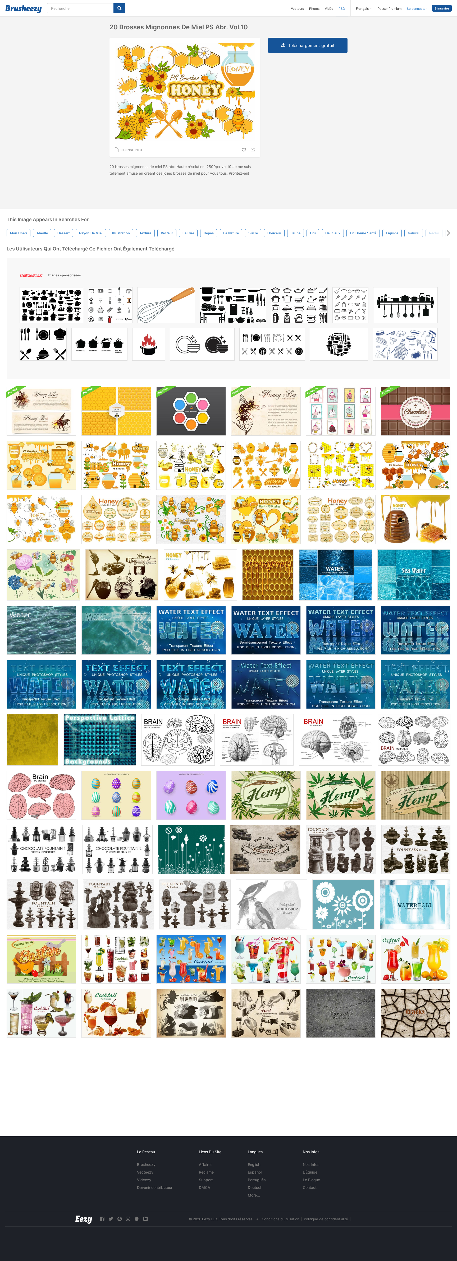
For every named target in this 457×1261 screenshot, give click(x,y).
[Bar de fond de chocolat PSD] (415, 411)
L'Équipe (310, 1172)
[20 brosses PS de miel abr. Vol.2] (200, 575)
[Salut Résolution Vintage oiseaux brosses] (271, 904)
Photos (314, 9)
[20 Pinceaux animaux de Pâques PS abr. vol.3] (41, 959)
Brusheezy (146, 1164)
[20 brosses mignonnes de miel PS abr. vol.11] (41, 519)
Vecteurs (297, 9)
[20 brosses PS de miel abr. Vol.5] (191, 465)
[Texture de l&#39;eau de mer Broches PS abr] (116, 630)
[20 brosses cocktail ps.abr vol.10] (266, 959)
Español (255, 1172)
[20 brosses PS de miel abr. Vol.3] (415, 519)
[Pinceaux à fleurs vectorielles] (343, 904)
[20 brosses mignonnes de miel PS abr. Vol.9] (415, 465)
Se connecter (417, 9)
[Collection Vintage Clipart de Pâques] (116, 795)
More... (254, 1195)
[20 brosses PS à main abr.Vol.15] (266, 1013)
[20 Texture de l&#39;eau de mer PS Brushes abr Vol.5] (335, 575)
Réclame (206, 1172)
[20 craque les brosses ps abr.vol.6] (415, 1013)
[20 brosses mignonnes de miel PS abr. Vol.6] (266, 465)
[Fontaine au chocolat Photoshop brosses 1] (42, 849)
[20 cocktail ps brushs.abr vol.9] (191, 959)
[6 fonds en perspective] (99, 740)
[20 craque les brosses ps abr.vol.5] (341, 1013)
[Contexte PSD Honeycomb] (191, 411)
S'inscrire (442, 8)
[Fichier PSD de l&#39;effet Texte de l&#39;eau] (191, 630)
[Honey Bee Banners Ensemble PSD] (41, 411)
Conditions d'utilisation (280, 1219)
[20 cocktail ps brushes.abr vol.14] (41, 1013)
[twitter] (110, 1218)
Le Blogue (311, 1180)
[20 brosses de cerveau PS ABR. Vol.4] (335, 740)
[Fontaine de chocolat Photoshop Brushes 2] (117, 849)
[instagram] (128, 1218)
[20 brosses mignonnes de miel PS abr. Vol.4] (341, 465)
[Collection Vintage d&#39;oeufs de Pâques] (191, 795)
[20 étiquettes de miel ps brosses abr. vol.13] (116, 519)
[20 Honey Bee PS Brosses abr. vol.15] (43, 575)
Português (257, 1180)
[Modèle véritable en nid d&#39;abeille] (268, 575)
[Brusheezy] (23, 9)
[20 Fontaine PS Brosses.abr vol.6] (265, 849)
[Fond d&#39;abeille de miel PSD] (266, 411)
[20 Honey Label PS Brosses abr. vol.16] (341, 519)
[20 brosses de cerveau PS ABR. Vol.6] (414, 740)
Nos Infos (311, 1164)
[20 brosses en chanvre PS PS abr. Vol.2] (341, 795)
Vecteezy (145, 1172)
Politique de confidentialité (326, 1219)
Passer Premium (389, 9)
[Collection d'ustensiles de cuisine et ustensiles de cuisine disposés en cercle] (339, 345)
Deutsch (255, 1187)
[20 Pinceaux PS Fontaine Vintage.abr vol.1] (42, 904)
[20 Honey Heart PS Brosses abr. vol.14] (266, 519)
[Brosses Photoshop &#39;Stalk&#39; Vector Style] (191, 849)
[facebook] (102, 1218)
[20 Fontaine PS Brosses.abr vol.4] (118, 904)
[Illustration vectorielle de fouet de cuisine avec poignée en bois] (166, 306)
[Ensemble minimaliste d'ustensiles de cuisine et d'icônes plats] (350, 306)
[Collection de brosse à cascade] (415, 904)
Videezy (144, 1180)
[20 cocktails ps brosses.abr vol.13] (116, 1013)
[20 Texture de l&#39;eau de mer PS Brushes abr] (413, 575)
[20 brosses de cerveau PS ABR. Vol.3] (257, 740)
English (254, 1164)
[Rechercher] (119, 8)
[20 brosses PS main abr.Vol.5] (191, 1013)
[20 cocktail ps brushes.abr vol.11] (341, 959)
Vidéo (329, 9)
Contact (310, 1187)
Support (206, 1180)
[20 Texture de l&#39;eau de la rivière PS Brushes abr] (41, 630)
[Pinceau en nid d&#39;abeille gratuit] (32, 740)
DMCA (204, 1187)
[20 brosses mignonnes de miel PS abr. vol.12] (191, 519)
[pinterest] (119, 1218)
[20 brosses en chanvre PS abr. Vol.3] (266, 795)
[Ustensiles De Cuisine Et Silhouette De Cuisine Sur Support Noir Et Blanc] (405, 306)
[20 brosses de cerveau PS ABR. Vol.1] (178, 740)
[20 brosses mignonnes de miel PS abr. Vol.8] (116, 465)
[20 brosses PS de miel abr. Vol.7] (41, 465)
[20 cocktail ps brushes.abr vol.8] (116, 959)
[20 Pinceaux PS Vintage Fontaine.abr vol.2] (415, 849)
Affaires (206, 1164)
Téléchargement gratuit (311, 45)
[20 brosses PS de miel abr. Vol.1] (121, 575)
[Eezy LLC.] (83, 1219)
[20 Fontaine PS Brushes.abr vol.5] (341, 849)
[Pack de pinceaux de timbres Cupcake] (341, 411)
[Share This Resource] (254, 149)
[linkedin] (145, 1218)
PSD (342, 9)
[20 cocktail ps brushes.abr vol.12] (415, 959)
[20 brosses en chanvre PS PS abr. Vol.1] (415, 795)
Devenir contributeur (154, 1187)
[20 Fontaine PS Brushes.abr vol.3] (195, 904)
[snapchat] (136, 1218)
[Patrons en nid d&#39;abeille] (116, 411)
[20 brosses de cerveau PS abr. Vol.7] (41, 795)
